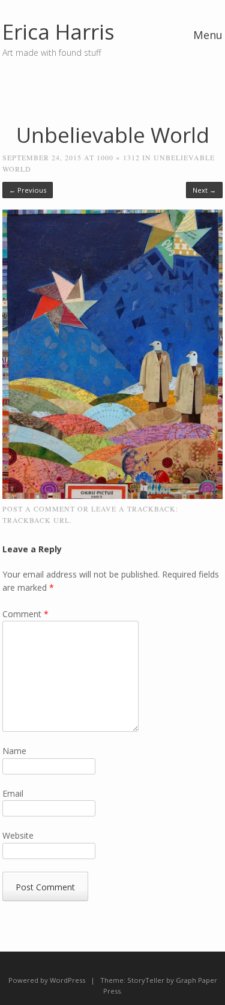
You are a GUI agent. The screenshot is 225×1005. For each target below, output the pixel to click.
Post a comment (38, 508)
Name (14, 750)
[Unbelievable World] (112, 495)
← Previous (27, 190)
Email (12, 793)
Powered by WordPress (46, 980)
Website (18, 835)
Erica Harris (58, 31)
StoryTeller (145, 980)
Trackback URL (36, 520)
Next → (204, 190)
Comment (25, 614)
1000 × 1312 (118, 157)
